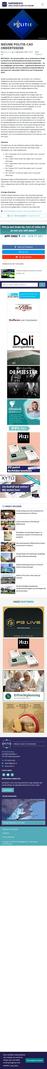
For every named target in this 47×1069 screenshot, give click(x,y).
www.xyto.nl (9, 766)
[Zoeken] (42, 285)
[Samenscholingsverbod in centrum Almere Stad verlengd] (8, 568)
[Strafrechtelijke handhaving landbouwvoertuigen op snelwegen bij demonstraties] (8, 590)
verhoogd (26, 211)
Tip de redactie (25, 257)
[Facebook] (4, 775)
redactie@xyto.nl (11, 763)
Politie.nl (38, 54)
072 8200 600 (10, 760)
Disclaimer (5, 833)
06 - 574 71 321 (32, 236)
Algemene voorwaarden (10, 829)
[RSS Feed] (12, 775)
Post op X (25, 252)
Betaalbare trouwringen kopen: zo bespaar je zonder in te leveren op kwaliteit (29, 534)
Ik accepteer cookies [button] (34, 1060)
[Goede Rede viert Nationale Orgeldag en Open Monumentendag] (8, 557)
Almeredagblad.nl (15, 3)
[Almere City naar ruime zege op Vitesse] (8, 579)
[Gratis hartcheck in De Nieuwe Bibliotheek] (8, 525)
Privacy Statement (8, 837)
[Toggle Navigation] (42, 4)
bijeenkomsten (36, 211)
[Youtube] (8, 775)
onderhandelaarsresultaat (12, 211)
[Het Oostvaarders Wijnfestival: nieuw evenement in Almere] (8, 547)
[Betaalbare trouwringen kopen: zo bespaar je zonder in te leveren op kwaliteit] (8, 536)
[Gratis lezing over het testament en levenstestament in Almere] (8, 514)
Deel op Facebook (25, 247)
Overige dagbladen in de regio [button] (14, 823)
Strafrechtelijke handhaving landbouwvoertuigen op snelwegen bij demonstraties (31, 588)
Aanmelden (7, 790)
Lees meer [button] (14, 1065)
